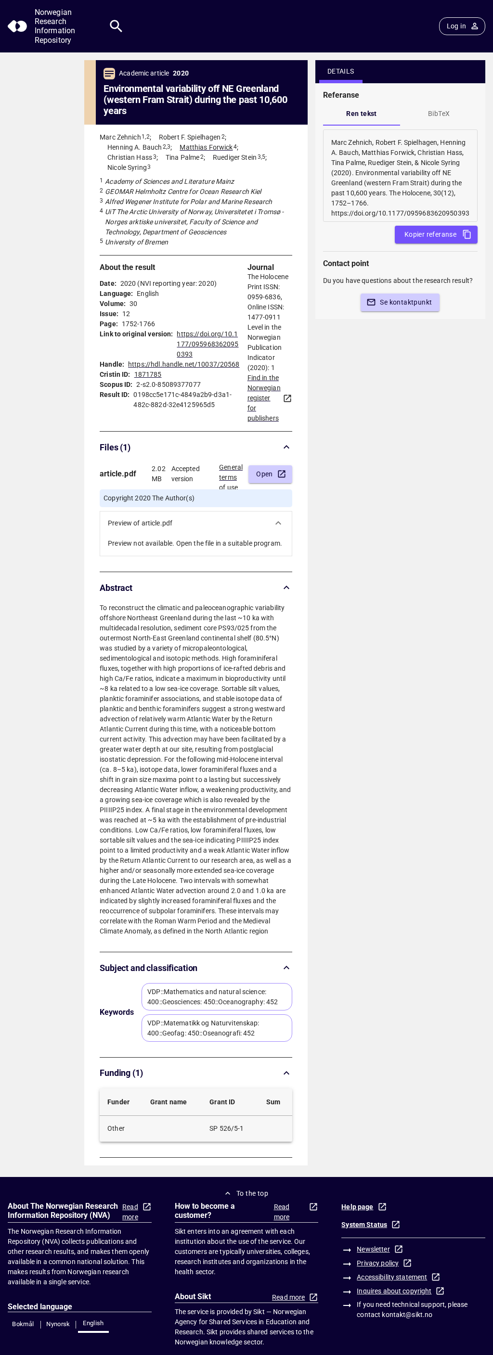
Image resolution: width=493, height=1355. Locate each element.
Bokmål (23, 1324)
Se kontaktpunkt (406, 302)
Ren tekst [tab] (361, 113)
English (93, 1323)
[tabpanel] (400, 175)
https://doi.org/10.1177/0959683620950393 (207, 344)
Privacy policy (378, 1263)
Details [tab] (340, 71)
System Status (364, 1224)
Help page (357, 1207)
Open (264, 474)
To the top (252, 1193)
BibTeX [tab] (439, 113)
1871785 (148, 374)
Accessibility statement (392, 1277)
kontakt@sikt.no (407, 1314)
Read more (130, 1212)
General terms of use (231, 474)
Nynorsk (58, 1324)
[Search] (116, 26)
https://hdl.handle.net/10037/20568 (183, 364)
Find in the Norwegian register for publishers (264, 398)
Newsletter (373, 1249)
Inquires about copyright (394, 1291)
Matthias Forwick (206, 147)
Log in (456, 26)
